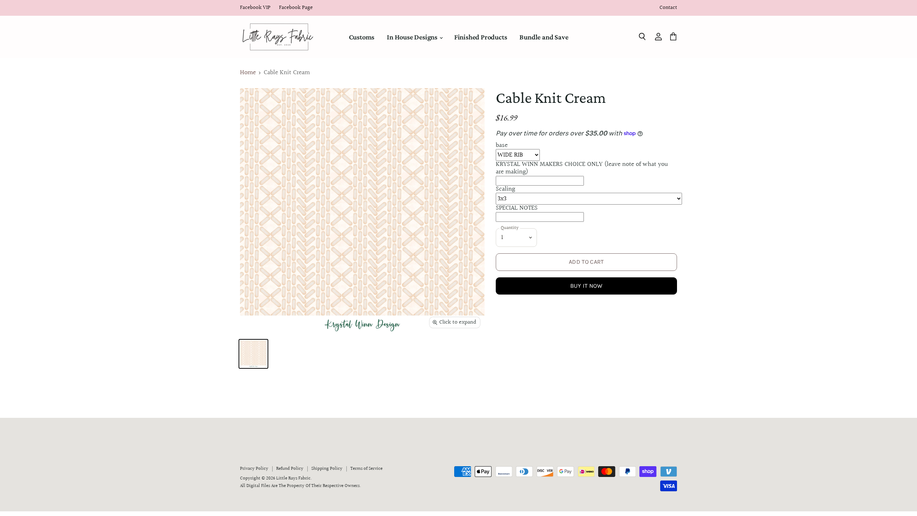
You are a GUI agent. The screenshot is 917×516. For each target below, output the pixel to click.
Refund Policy (289, 468)
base (502, 145)
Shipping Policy (326, 468)
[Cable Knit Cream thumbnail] (253, 354)
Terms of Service (366, 468)
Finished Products (480, 37)
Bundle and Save (543, 37)
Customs (362, 37)
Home (248, 73)
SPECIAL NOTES (517, 208)
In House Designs (413, 37)
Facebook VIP (255, 8)
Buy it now (586, 285)
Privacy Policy (254, 468)
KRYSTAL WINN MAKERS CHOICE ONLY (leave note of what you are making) (582, 168)
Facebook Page (296, 8)
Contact (668, 8)
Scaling (505, 189)
